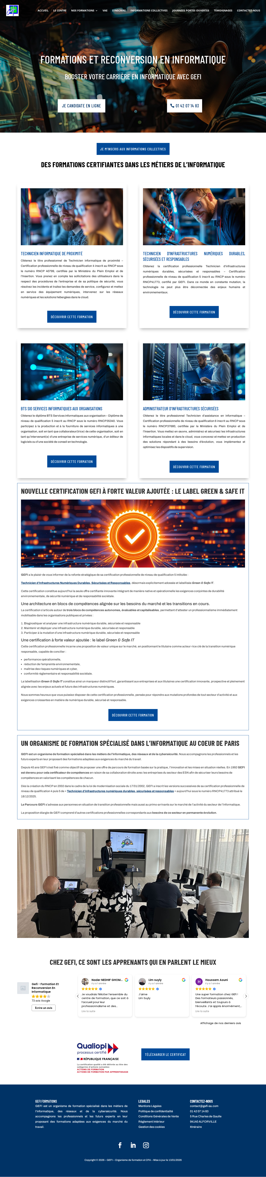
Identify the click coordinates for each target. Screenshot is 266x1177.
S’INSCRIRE (119, 10)
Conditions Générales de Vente (158, 1116)
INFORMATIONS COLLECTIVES (149, 10)
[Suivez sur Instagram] (146, 1145)
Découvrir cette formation (72, 317)
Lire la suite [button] (88, 1011)
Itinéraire (196, 1126)
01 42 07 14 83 (187, 105)
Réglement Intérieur (151, 1121)
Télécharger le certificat (165, 1054)
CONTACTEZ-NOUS (248, 10)
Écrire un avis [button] (43, 1008)
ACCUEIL (43, 10)
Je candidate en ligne (81, 105)
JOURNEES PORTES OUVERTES (190, 10)
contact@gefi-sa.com (204, 1106)
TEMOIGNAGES (223, 10)
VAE (105, 10)
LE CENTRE (59, 10)
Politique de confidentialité (155, 1111)
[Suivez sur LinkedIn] (133, 1145)
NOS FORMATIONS (82, 10)
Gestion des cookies (151, 1126)
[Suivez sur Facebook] (120, 1145)
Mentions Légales (149, 1106)
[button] (246, 996)
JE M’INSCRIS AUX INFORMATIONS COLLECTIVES (133, 149)
